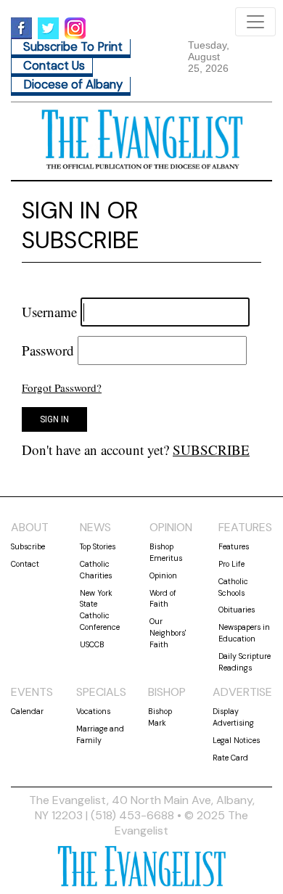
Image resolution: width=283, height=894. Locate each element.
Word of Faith (162, 599)
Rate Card (230, 757)
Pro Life (231, 564)
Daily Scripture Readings (244, 662)
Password (48, 350)
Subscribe (28, 546)
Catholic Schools (233, 587)
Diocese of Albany (73, 84)
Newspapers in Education (244, 633)
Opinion (163, 575)
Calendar (27, 711)
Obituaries (236, 609)
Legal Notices (236, 740)
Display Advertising (233, 717)
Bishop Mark (160, 717)
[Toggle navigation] (255, 21)
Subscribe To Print (73, 46)
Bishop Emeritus (165, 552)
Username (49, 312)
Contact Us (54, 65)
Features (233, 546)
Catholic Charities (96, 570)
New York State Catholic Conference (100, 610)
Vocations (93, 711)
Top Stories (97, 546)
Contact (25, 564)
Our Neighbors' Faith (167, 632)
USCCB (92, 644)
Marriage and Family (100, 734)
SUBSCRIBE (211, 449)
